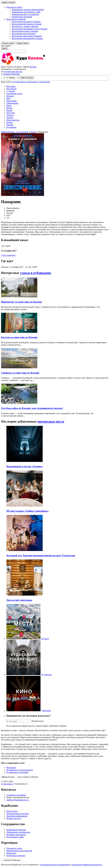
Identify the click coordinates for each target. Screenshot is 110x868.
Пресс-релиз (12, 811)
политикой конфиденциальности (87, 864)
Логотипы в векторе (15, 855)
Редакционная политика (17, 813)
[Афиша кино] (23, 710)
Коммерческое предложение (19, 851)
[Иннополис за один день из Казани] (19, 297)
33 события (46, 674)
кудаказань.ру (7, 784)
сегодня (15, 82)
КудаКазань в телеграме (17, 772)
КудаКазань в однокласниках (19, 770)
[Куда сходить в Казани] (30, 64)
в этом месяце (43, 82)
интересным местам (13, 71)
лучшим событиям (11, 74)
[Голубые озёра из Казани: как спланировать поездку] (19, 403)
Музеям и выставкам (15, 834)
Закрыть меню (22, 43)
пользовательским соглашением (54, 864)
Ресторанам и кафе (15, 837)
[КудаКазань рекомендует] (23, 674)
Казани (33, 67)
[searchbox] (55, 49)
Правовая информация (16, 816)
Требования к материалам (18, 832)
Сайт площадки (8, 255)
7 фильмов (46, 710)
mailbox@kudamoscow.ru (17, 800)
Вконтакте (11, 767)
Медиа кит (11, 853)
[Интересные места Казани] (23, 639)
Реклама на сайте (14, 848)
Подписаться (38, 721)
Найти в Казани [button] (8, 2)
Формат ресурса (13, 818)
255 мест (45, 639)
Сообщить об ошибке (16, 795)
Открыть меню (8, 43)
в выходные (31, 82)
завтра (22, 82)
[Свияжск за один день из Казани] (19, 367)
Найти (4, 48)
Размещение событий (16, 830)
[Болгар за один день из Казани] (19, 332)
